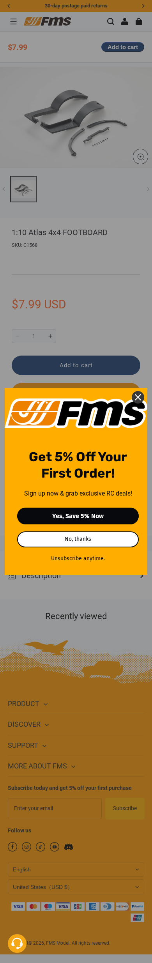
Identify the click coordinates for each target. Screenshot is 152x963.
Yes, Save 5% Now (78, 516)
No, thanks (78, 539)
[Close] (138, 397)
